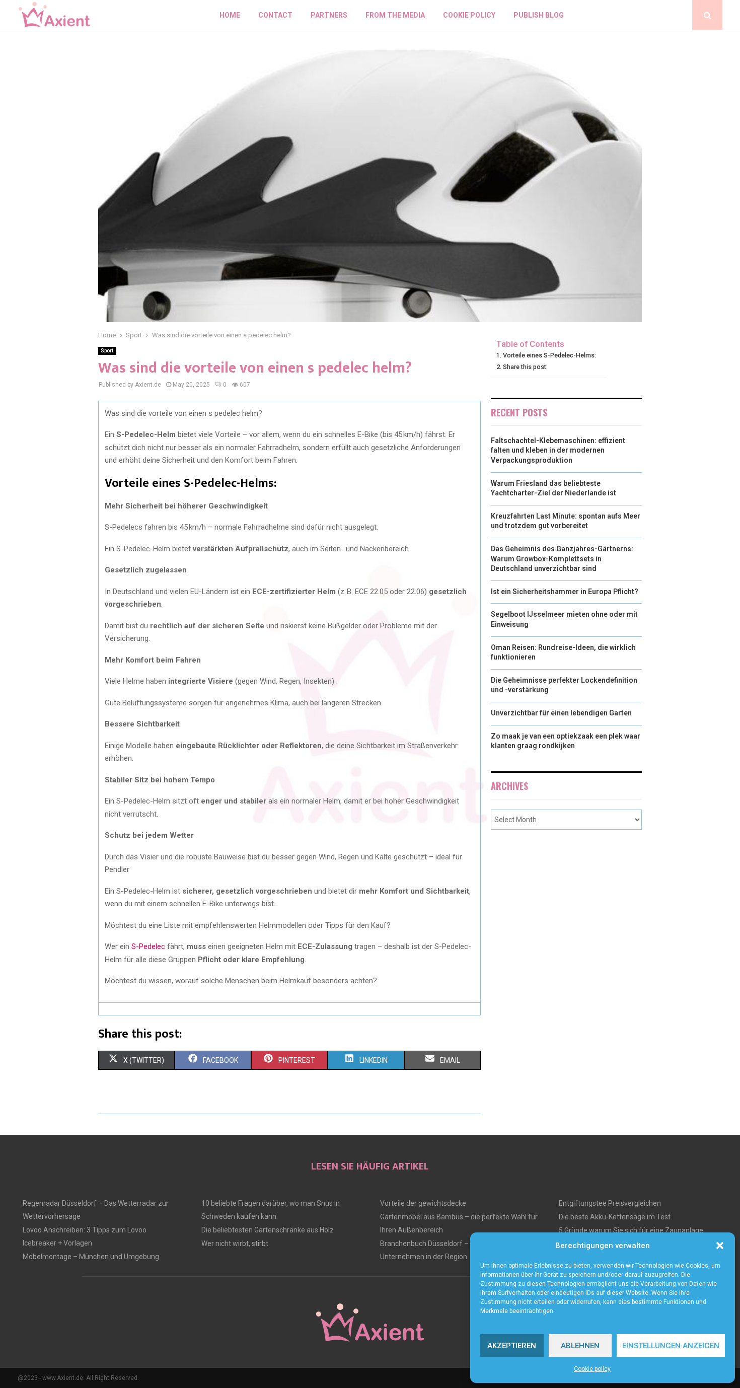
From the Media (395, 15)
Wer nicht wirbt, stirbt (234, 1243)
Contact (275, 15)
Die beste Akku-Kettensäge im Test (615, 1217)
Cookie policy (592, 1368)
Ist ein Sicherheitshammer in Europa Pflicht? (564, 592)
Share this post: (525, 367)
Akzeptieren (511, 1345)
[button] (720, 1245)
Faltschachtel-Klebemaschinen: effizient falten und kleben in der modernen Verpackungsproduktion (558, 450)
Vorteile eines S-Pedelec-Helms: (549, 355)
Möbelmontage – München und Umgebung (91, 1257)
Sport (107, 350)
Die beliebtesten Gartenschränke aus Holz (267, 1230)
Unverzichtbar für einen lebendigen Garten (561, 713)
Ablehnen (580, 1345)
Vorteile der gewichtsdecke (423, 1203)
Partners (329, 15)
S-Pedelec (148, 946)
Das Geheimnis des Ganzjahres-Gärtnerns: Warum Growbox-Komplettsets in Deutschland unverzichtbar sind (562, 558)
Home (229, 15)
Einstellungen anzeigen (670, 1345)
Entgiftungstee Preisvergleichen (610, 1203)
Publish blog (538, 15)
